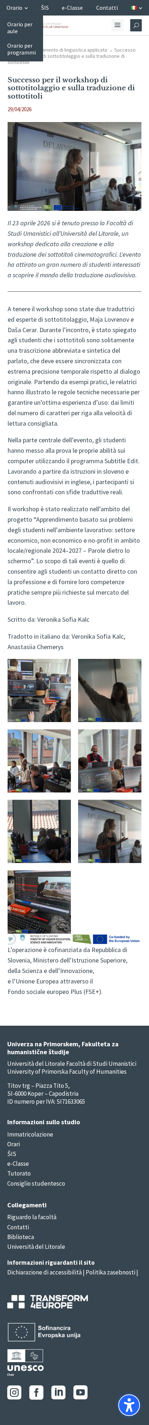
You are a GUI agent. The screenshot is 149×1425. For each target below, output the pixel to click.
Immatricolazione (30, 1134)
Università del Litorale (36, 1247)
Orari (13, 1144)
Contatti (18, 1227)
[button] (129, 1405)
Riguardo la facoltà (31, 1217)
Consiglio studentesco (36, 1183)
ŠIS (11, 1154)
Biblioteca (20, 1237)
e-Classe (18, 1164)
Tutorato (19, 1173)
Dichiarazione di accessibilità (44, 1272)
